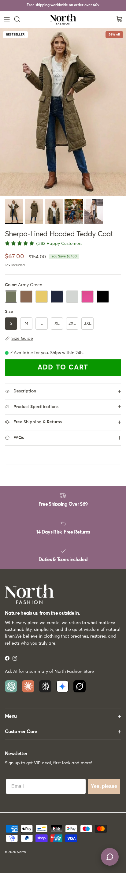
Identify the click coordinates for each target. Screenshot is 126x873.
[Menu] (6, 19)
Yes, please (104, 786)
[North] (63, 19)
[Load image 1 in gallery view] (63, 112)
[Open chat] (110, 857)
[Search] (20, 19)
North (21, 852)
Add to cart (63, 367)
